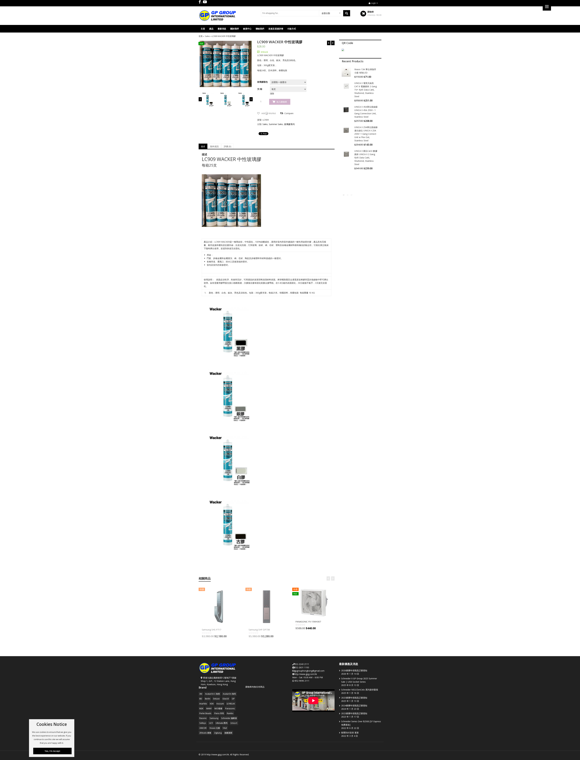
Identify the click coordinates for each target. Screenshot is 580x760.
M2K (201, 708)
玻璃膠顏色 (262, 82)
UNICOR (202, 728)
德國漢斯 (228, 732)
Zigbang (218, 732)
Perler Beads (205, 713)
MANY (209, 708)
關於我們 (234, 28)
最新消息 (222, 28)
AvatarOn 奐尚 (229, 693)
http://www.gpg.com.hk (305, 674)
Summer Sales (276, 124)
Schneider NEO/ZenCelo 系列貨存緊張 (359, 689)
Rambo (230, 713)
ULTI (211, 723)
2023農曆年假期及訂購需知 (354, 713)
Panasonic (230, 708)
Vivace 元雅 (214, 728)
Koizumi (220, 703)
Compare (288, 113)
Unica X (233, 723)
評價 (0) (227, 146)
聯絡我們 (260, 28)
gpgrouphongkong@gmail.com (309, 670)
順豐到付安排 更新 (350, 732)
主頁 (203, 28)
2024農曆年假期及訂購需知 (354, 705)
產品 (211, 28)
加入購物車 (281, 101)
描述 (203, 146)
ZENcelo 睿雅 (205, 732)
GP (233, 698)
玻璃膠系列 (289, 124)
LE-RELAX (231, 703)
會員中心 (247, 28)
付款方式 (291, 28)
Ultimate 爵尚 (222, 723)
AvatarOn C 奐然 (212, 693)
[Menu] (547, 6)
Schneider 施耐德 (229, 718)
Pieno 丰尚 (219, 713)
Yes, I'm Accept (52, 751)
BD (200, 698)
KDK (212, 703)
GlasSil (225, 698)
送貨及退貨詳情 (275, 28)
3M (200, 693)
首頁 (201, 36)
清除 (272, 93)
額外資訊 (214, 146)
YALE (225, 728)
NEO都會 (218, 708)
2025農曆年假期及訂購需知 (354, 697)
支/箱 (259, 89)
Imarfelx (203, 703)
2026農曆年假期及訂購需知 (354, 670)
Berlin (207, 698)
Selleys (202, 723)
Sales (207, 36)
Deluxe (216, 698)
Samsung (214, 718)
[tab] (203, 146)
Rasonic (203, 718)
